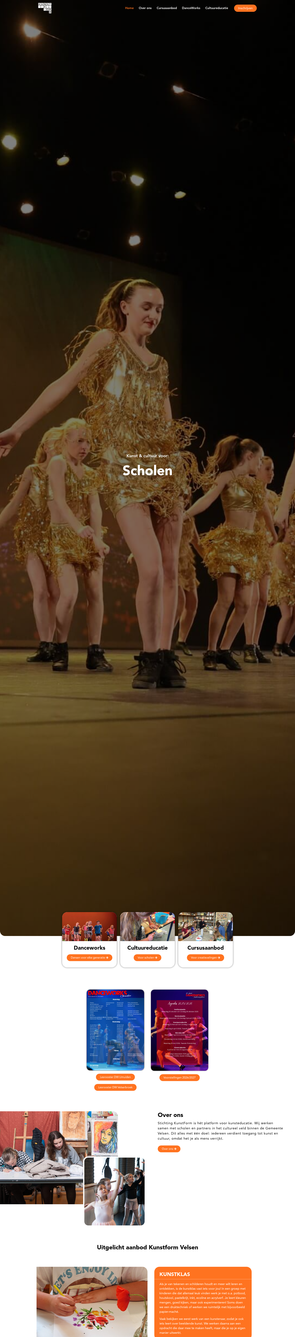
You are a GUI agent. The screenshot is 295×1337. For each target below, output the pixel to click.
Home (129, 8)
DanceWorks (191, 8)
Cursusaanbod (167, 8)
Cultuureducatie (216, 8)
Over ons (145, 8)
